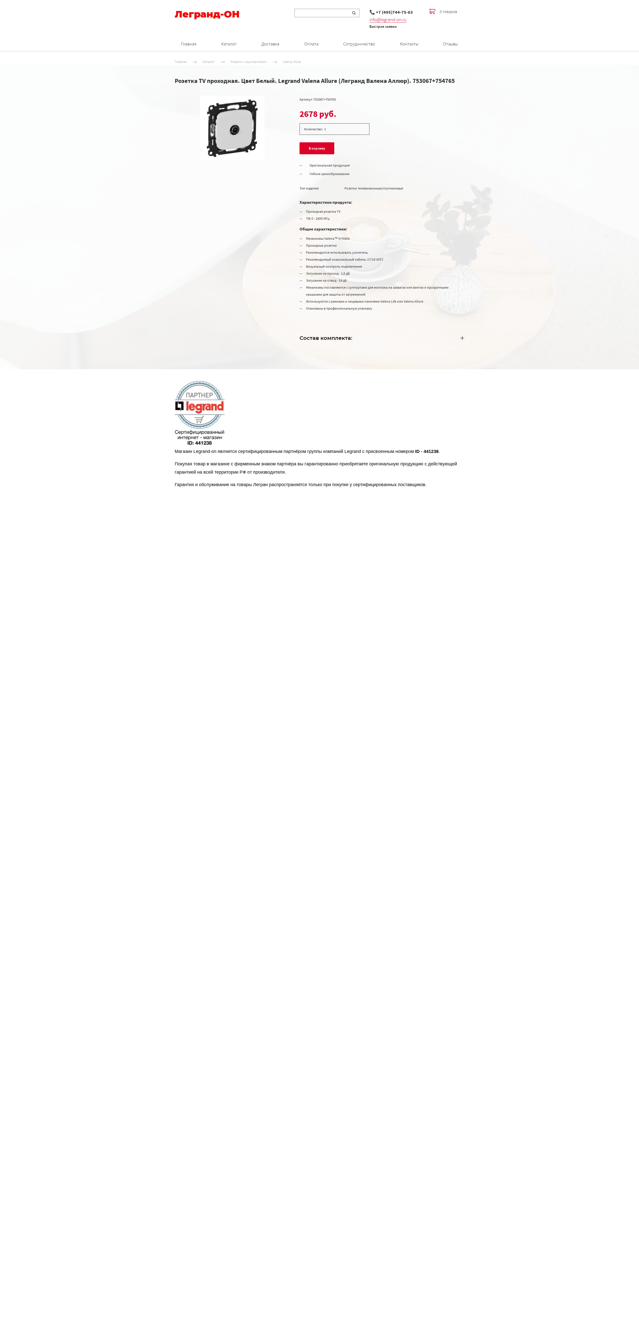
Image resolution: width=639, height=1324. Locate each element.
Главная (188, 44)
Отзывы (450, 44)
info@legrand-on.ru (387, 19)
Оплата (311, 44)
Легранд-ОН (207, 14)
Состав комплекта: (326, 338)
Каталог (229, 44)
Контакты (409, 44)
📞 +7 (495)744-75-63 (391, 12)
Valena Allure (292, 61)
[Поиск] (354, 13)
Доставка (270, 44)
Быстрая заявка (383, 26)
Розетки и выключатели (249, 61)
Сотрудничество (359, 44)
